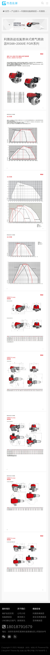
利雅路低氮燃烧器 (29, 11)
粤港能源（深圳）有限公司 (9, 3)
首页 (7, 11)
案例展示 (21, 617)
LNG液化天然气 (9, 620)
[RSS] (15, 636)
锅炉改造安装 (8, 613)
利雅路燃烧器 (38, 613)
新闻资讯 (21, 620)
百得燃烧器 (37, 620)
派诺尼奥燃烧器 (39, 617)
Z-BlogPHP (5, 651)
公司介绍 (21, 613)
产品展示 (15, 11)
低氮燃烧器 (7, 617)
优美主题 (23, 651)
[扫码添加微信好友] (3, 636)
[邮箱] (9, 636)
